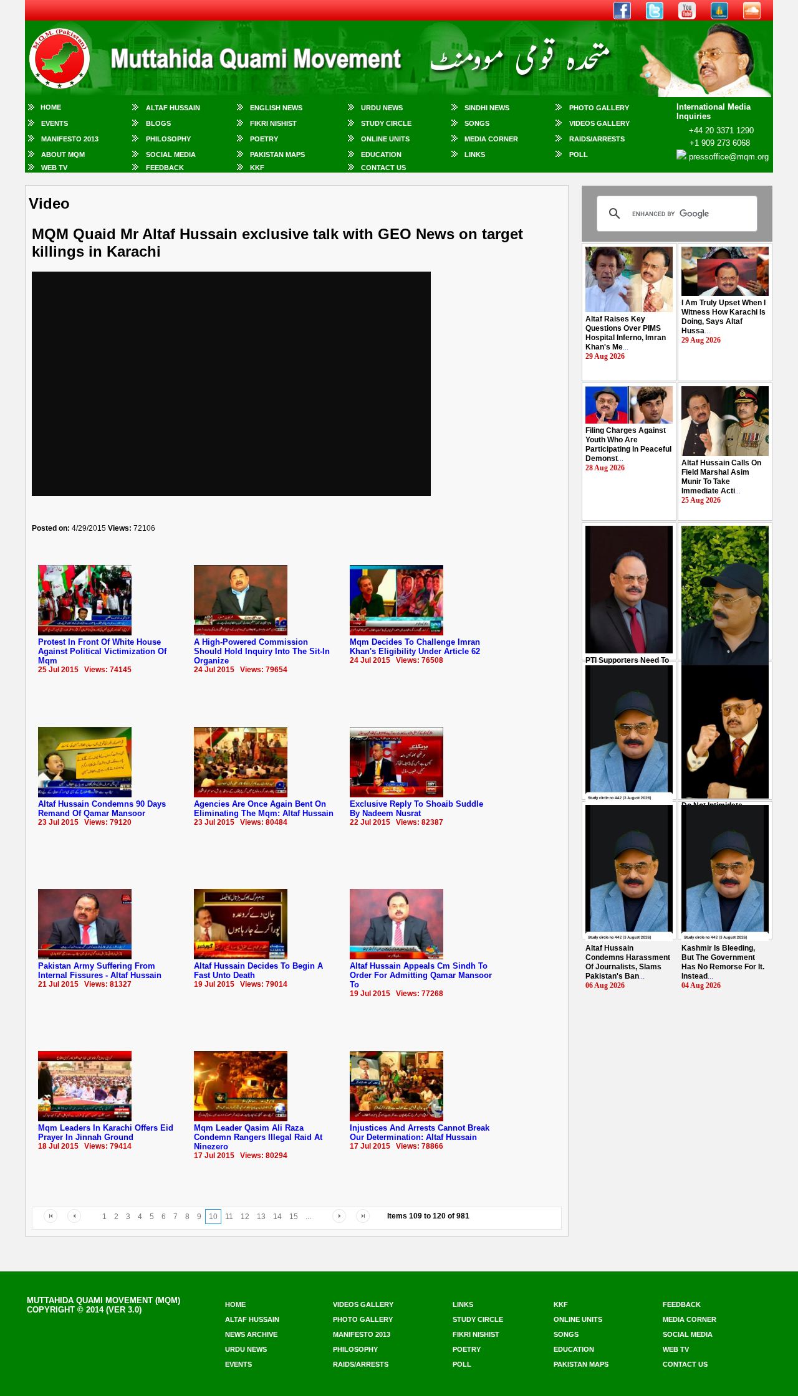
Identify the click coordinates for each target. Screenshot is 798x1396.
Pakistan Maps (277, 154)
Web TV (54, 167)
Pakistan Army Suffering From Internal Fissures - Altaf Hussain (99, 970)
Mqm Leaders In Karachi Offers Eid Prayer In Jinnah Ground (105, 1132)
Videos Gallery (599, 123)
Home (51, 107)
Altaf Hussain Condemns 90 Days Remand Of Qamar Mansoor (102, 808)
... (625, 333)
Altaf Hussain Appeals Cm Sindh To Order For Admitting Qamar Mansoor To (421, 975)
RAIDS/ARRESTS (597, 139)
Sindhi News (486, 108)
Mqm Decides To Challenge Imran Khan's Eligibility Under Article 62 (415, 646)
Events (54, 123)
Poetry (264, 139)
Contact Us (383, 167)
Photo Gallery (599, 108)
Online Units (385, 139)
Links (474, 154)
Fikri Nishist (273, 123)
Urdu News (382, 108)
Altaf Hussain (173, 108)
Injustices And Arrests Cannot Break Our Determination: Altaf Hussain (419, 1132)
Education (381, 154)
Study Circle (386, 123)
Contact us (685, 1364)
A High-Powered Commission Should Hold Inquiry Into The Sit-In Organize (262, 651)
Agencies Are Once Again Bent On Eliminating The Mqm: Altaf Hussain (264, 808)
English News (276, 108)
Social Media (171, 154)
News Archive (251, 1334)
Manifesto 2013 (70, 139)
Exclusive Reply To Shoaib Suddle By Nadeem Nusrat (416, 808)
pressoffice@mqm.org (729, 156)
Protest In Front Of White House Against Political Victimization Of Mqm (102, 651)
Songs (476, 123)
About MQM (63, 154)
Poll (578, 154)
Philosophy (168, 139)
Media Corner (491, 139)
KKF (257, 167)
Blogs (158, 123)
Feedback (165, 167)
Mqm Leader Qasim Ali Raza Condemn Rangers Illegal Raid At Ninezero (258, 1137)
